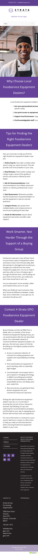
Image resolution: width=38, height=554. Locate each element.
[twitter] (8, 455)
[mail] (8, 459)
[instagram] (12, 455)
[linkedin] (4, 459)
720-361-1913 (8, 525)
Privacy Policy (19, 549)
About (6, 442)
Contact (7, 446)
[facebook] (4, 455)
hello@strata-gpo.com (24, 2)
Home (6, 437)
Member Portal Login (19, 16)
